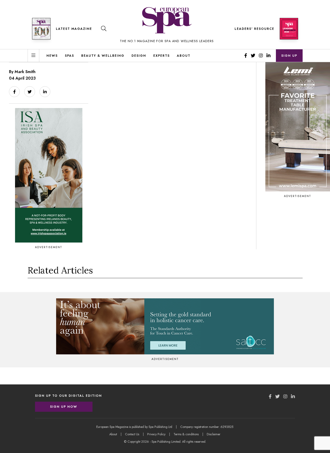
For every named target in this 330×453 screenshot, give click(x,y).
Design (139, 55)
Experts (161, 55)
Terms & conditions (186, 434)
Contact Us (132, 434)
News (52, 55)
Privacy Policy (156, 434)
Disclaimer (213, 434)
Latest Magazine (74, 28)
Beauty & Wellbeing (102, 55)
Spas (69, 55)
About (183, 55)
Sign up (289, 55)
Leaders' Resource (254, 28)
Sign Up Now (63, 406)
